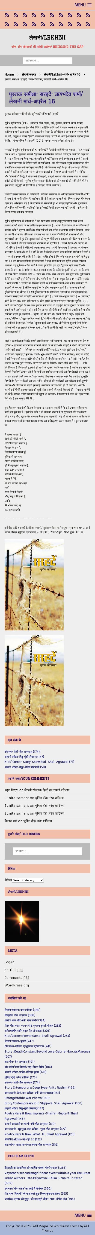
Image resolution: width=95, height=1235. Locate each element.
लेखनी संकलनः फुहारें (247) (19, 1041)
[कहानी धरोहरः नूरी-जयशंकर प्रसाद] (7, 15)
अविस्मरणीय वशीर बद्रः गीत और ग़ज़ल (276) (27, 1030)
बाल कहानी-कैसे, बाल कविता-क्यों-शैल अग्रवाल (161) (32, 1093)
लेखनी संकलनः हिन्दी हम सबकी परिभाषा (46, 790)
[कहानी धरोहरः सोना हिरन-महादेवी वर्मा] (43, 24)
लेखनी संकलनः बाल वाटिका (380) (22, 1010)
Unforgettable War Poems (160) (27, 1098)
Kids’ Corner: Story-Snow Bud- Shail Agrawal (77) (39, 762)
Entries (14, 970)
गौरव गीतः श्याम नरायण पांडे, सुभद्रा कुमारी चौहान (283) (33, 1025)
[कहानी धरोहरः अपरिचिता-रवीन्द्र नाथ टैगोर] (79, 24)
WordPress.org (17, 985)
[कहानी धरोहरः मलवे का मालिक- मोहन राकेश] (16, 24)
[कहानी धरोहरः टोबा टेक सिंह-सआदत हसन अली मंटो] (70, 15)
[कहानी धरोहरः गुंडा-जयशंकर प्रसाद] (52, 24)
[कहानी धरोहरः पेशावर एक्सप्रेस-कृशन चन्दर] (7, 24)
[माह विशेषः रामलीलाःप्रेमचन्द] (25, 24)
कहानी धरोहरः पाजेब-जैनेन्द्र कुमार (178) (25, 1072)
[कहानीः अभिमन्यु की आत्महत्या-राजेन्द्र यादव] (16, 15)
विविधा (8, 880)
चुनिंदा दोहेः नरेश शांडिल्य (49, 798)
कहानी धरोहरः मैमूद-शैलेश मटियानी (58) (25, 767)
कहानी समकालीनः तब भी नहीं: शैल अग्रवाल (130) (30, 1123)
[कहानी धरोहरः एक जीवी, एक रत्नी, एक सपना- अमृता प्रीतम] (61, 15)
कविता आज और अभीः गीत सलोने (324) (25, 1020)
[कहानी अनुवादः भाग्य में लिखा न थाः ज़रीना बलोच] (61, 24)
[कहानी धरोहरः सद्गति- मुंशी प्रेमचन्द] (34, 24)
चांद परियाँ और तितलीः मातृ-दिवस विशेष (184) (28, 1067)
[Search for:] (47, 60)
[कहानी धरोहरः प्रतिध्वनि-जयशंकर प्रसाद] (34, 15)
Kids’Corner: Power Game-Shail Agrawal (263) (37, 1035)
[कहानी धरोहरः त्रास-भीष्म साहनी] (52, 15)
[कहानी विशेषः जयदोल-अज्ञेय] (88, 24)
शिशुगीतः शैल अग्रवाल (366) (20, 1015)
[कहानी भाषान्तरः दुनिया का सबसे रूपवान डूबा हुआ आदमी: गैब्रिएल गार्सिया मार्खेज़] (43, 15)
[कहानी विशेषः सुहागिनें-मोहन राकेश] (25, 15)
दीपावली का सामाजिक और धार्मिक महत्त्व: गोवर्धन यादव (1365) (35, 1167)
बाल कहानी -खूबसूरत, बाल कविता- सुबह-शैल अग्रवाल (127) (35, 1129)
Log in (9, 962)
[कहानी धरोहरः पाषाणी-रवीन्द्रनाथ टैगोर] (88, 15)
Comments (17, 978)
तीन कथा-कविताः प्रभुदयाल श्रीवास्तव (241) (28, 1046)
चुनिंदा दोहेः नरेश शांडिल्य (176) (21, 1077)
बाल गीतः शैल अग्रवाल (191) (20, 1061)
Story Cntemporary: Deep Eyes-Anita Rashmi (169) (40, 1087)
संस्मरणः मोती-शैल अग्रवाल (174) (22, 751)
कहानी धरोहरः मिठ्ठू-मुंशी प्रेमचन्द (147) (24, 756)
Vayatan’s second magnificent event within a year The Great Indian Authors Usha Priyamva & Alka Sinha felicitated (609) (47, 1178)
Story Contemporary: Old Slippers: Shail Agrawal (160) (43, 1103)
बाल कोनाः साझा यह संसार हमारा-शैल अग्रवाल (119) (31, 1144)
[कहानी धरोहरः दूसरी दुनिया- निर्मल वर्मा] (79, 15)
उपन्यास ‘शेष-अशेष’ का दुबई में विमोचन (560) (28, 1188)
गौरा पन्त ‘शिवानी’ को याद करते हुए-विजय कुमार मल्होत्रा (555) (36, 1193)
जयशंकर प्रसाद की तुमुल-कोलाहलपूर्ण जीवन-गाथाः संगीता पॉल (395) (40, 1199)
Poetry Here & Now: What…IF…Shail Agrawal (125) (39, 1134)
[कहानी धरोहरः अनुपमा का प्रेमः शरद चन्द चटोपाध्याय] (70, 24)
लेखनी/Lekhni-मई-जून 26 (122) (23, 1139)
